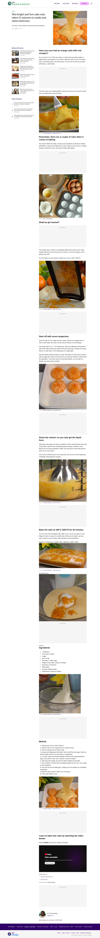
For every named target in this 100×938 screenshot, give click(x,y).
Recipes (57, 3)
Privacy (68, 933)
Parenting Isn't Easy (66, 926)
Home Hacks (88, 926)
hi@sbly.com (50, 915)
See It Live (53, 926)
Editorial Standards (51, 882)
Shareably (11, 926)
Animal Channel (43, 926)
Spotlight (78, 926)
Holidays (66, 3)
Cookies (73, 933)
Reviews (75, 3)
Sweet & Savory (30, 926)
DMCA (77, 933)
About (59, 933)
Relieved (20, 926)
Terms (63, 933)
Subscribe (84, 3)
